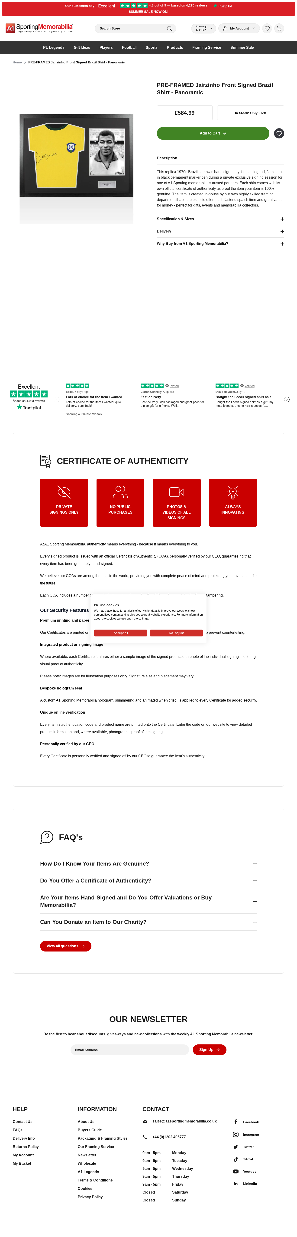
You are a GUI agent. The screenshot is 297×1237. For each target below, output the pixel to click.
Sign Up (206, 1050)
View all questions (62, 946)
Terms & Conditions (95, 1180)
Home (17, 62)
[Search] (169, 28)
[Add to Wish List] (279, 133)
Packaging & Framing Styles (103, 1138)
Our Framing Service (96, 1147)
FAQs (18, 1130)
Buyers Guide (90, 1130)
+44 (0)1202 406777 (169, 1137)
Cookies (85, 1189)
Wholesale (87, 1163)
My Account (23, 1155)
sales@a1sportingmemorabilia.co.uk (184, 1121)
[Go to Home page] (39, 28)
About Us (86, 1122)
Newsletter (87, 1155)
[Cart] (279, 28)
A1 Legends (88, 1172)
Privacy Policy (90, 1197)
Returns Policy (26, 1147)
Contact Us (22, 1122)
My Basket (22, 1163)
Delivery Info (24, 1138)
